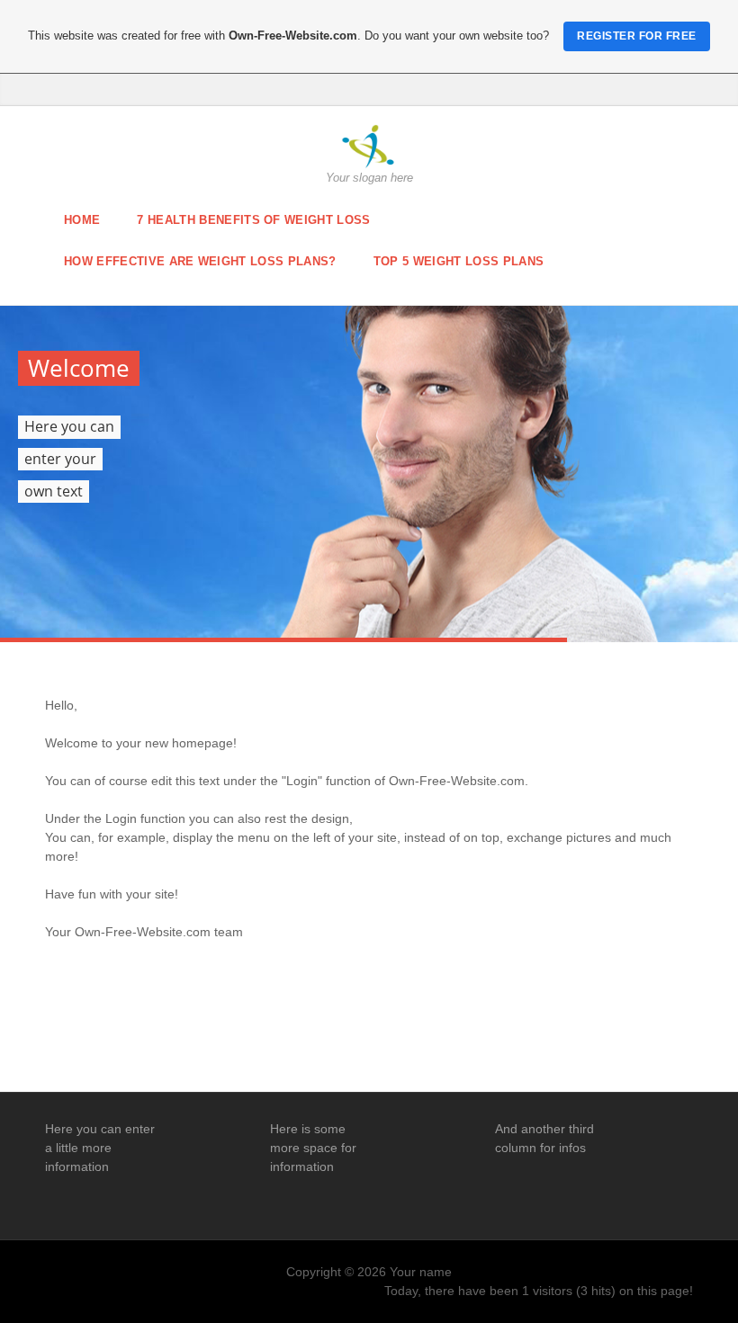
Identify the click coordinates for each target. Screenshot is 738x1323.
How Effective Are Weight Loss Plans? (200, 261)
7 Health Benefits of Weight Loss (253, 220)
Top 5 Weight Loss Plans (459, 261)
